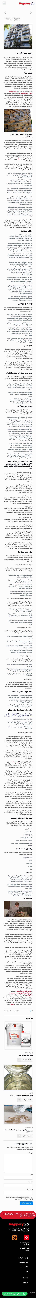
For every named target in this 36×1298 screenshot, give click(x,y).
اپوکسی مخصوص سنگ (23, 993)
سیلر (27, 1271)
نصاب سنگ (15, 762)
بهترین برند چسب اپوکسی (26, 1055)
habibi (17, 18)
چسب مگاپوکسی (23, 1258)
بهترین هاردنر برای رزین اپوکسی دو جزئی (21, 1095)
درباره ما (25, 1282)
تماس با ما (25, 1278)
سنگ (19, 159)
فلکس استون (24, 1267)
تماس (12, 1004)
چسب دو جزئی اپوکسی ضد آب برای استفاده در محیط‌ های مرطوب (18, 1131)
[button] (4, 3)
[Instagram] (26, 1237)
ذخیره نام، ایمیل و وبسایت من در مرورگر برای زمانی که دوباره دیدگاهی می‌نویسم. (19, 1198)
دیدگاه (30, 1153)
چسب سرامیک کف (23, 93)
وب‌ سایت (30, 1189)
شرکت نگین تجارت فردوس (23, 991)
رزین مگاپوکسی (23, 1262)
